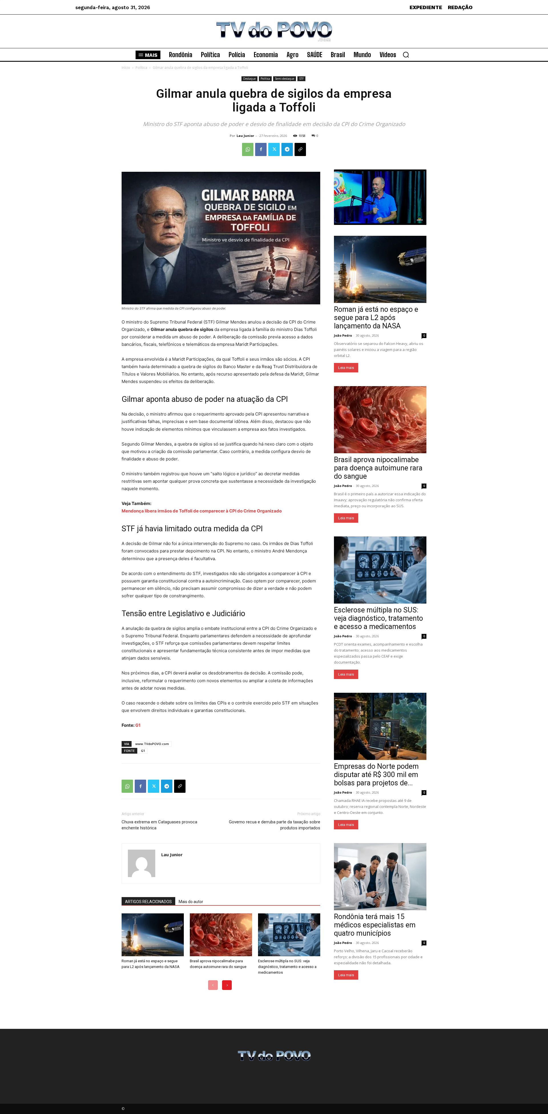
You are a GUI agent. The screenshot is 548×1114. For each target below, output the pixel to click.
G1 (137, 725)
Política (141, 67)
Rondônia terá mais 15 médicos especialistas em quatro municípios (375, 925)
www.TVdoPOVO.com (152, 744)
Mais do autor (191, 901)
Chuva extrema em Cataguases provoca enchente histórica (159, 824)
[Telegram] (287, 149)
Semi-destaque (284, 79)
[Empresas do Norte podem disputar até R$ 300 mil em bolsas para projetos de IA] (380, 726)
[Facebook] (261, 149)
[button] (406, 54)
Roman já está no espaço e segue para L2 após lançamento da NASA (376, 317)
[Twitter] (274, 149)
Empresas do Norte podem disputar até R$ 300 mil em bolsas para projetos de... (376, 774)
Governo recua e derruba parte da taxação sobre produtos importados (274, 824)
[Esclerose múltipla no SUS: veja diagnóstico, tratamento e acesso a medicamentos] (289, 934)
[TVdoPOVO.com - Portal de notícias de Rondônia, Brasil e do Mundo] (274, 31)
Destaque (249, 79)
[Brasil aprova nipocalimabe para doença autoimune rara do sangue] (221, 934)
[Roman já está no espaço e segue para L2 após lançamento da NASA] (153, 934)
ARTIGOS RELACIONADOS (148, 901)
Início (126, 67)
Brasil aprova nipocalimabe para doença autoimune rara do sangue (378, 468)
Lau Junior (245, 135)
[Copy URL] (300, 149)
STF (301, 79)
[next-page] (227, 985)
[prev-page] (213, 985)
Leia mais (346, 368)
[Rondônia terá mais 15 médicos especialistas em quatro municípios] (380, 876)
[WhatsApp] (247, 149)
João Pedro (343, 335)
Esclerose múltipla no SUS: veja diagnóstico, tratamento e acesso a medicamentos (287, 967)
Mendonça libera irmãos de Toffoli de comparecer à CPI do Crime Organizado (202, 511)
